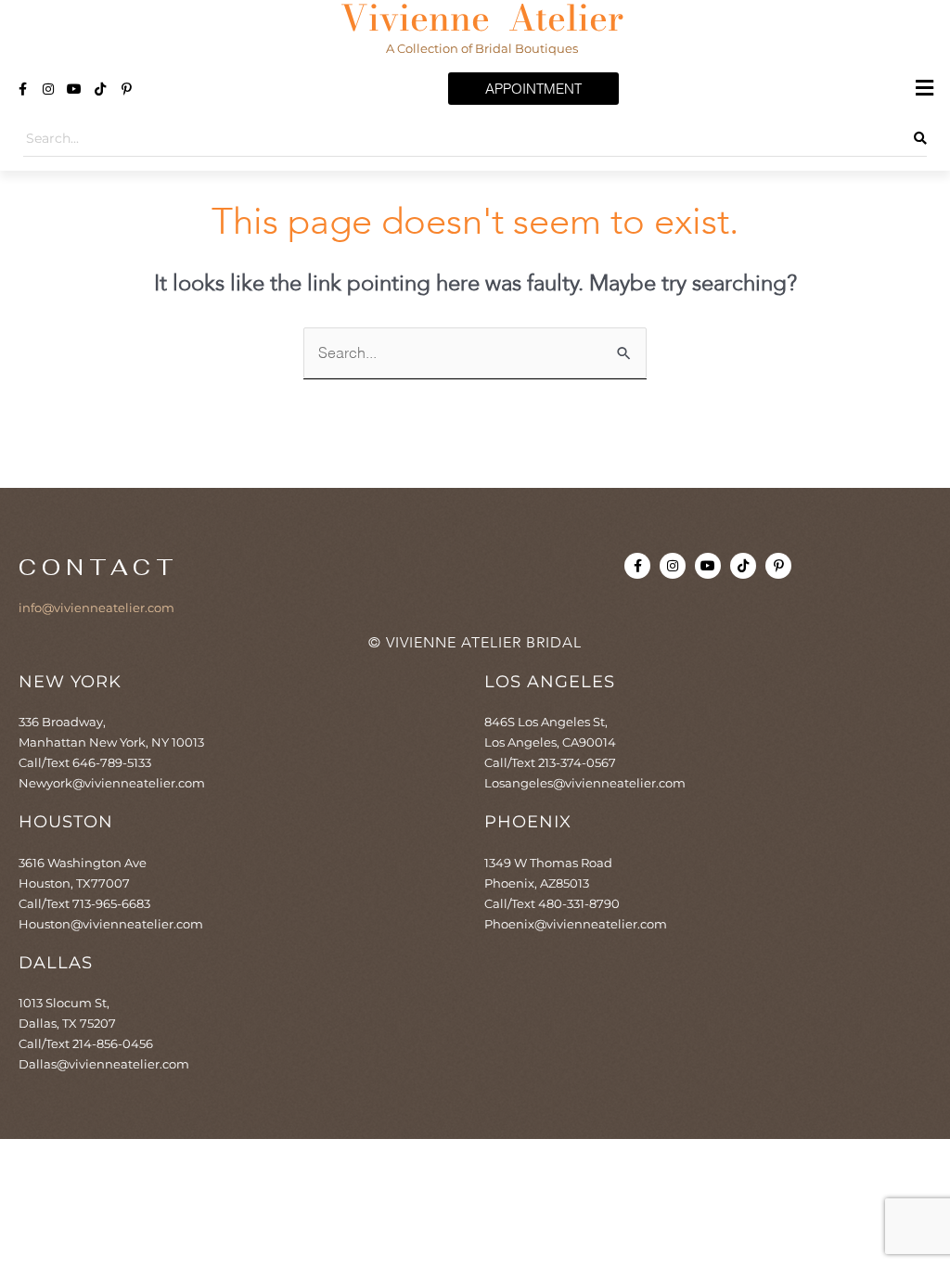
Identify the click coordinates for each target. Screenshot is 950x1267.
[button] (925, 89)
